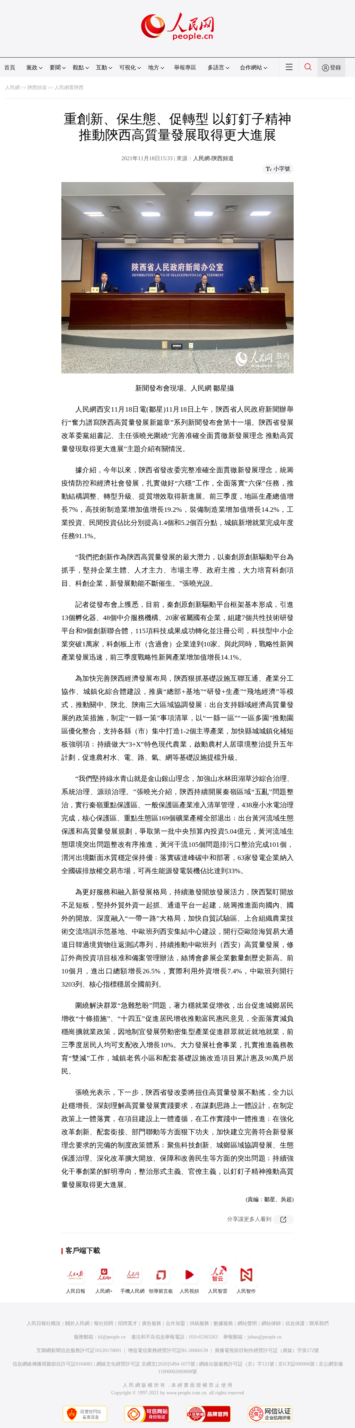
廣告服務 (151, 1323)
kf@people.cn (111, 1337)
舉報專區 (185, 67)
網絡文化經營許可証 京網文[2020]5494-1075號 (145, 1364)
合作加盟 (175, 1323)
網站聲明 (247, 1323)
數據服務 (223, 1323)
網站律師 (271, 1323)
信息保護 (295, 1323)
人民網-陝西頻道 (213, 158)
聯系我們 (319, 1323)
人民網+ (104, 1291)
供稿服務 (199, 1323)
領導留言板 (161, 1291)
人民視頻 (189, 1291)
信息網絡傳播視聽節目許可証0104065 (52, 1364)
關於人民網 (77, 1323)
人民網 (12, 87)
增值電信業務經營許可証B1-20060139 (168, 1350)
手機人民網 (132, 1291)
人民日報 (75, 1291)
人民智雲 (217, 1291)
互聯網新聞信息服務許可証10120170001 (78, 1350)
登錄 (335, 67)
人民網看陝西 (69, 87)
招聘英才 (127, 1323)
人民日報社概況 (44, 1323)
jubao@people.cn (265, 1337)
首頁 (9, 67)
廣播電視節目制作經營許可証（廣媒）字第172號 (267, 1350)
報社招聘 (103, 1323)
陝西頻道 (37, 87)
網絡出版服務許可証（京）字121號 (236, 1364)
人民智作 (246, 1291)
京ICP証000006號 (296, 1364)
